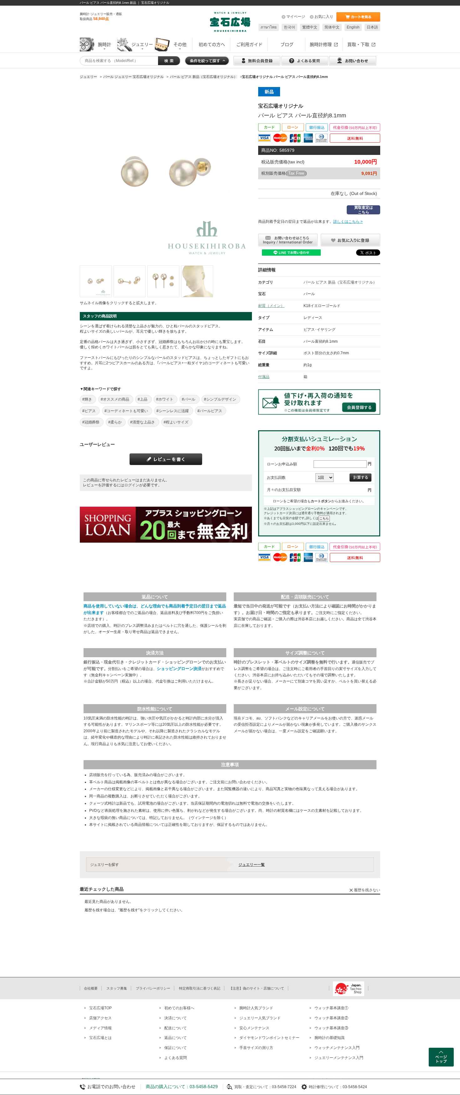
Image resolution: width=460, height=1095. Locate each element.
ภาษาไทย (269, 27)
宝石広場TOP (100, 1008)
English (353, 27)
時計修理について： (326, 1087)
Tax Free (296, 173)
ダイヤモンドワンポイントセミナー (269, 1038)
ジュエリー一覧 (251, 864)
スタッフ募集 (116, 988)
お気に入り (323, 16)
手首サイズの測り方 (256, 1048)
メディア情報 (100, 1028)
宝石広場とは (100, 1038)
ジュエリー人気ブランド (260, 1018)
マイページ (295, 16)
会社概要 (91, 988)
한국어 (289, 27)
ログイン (131, 485)
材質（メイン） (271, 306)
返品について (175, 1038)
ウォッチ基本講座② (331, 1018)
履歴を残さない (367, 890)
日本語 (372, 27)
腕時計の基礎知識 (329, 1038)
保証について (175, 1048)
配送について (175, 1028)
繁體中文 (309, 27)
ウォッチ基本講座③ (331, 1028)
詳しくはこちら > (348, 221)
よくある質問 (175, 1058)
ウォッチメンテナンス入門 (337, 1048)
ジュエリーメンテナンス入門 (338, 1058)
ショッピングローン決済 (179, 668)
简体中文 (332, 27)
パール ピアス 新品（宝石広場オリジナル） (340, 282)
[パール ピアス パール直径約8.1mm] (95, 281)
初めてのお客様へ (179, 1008)
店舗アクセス (100, 1018)
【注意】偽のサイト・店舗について (256, 988)
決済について (175, 1018)
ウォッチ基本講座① (331, 1008)
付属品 (263, 377)
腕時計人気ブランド (256, 1008)
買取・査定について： (253, 1087)
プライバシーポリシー (153, 988)
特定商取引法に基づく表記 (199, 988)
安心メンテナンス (254, 1028)
